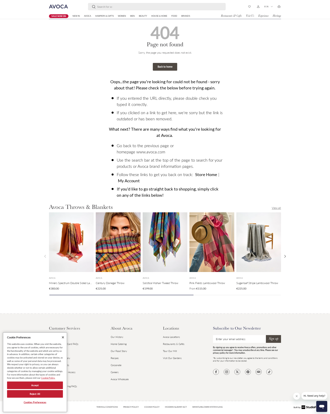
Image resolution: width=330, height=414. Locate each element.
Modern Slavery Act (176, 407)
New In (76, 16)
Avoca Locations (171, 336)
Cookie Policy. (48, 378)
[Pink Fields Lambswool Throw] (211, 242)
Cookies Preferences (35, 402)
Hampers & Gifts (104, 16)
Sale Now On (58, 16)
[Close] (63, 337)
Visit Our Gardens (172, 358)
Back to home (165, 66)
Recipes (115, 358)
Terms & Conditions (107, 407)
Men (132, 16)
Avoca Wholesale (120, 379)
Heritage (277, 16)
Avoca (87, 16)
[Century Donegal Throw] (118, 242)
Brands (185, 16)
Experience (263, 16)
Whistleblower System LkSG (207, 407)
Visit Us (250, 16)
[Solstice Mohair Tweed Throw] (165, 242)
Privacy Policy (131, 407)
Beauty (143, 16)
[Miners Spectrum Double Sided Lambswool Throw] (71, 242)
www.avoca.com (150, 151)
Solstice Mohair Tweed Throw (160, 283)
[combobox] (157, 6)
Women (122, 16)
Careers (115, 372)
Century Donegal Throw (110, 283)
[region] (35, 372)
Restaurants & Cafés (231, 16)
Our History (117, 336)
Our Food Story (119, 351)
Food (174, 16)
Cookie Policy (152, 407)
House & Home (159, 16)
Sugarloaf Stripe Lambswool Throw (257, 283)
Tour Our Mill (170, 351)
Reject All (35, 394)
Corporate (116, 365)
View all (276, 207)
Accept (35, 385)
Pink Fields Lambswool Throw (207, 283)
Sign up (273, 339)
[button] (279, 6)
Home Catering (118, 343)
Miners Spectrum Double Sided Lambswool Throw (79, 283)
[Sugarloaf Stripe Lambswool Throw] (258, 242)
